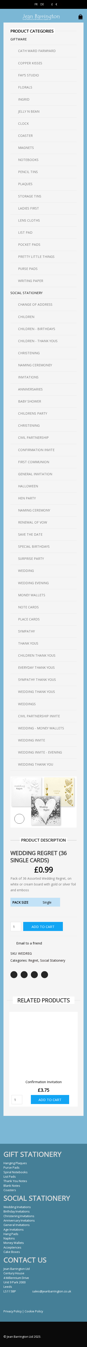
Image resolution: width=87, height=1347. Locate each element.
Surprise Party (31, 558)
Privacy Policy (12, 1311)
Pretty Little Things (36, 256)
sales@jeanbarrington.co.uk (51, 1291)
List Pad (25, 232)
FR (36, 4)
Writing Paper (30, 281)
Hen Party (27, 498)
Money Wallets (31, 595)
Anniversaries (30, 389)
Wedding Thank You (35, 764)
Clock (23, 123)
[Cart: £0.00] (81, 14)
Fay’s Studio (28, 75)
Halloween (28, 486)
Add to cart (43, 926)
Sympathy (26, 631)
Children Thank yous (36, 655)
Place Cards (29, 619)
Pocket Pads (29, 244)
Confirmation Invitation (44, 1081)
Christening (29, 353)
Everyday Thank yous (36, 667)
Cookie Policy (34, 1311)
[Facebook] (24, 974)
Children (26, 317)
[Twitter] (13, 974)
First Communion (33, 462)
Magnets (26, 147)
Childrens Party (32, 413)
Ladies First (28, 208)
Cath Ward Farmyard (37, 51)
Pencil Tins (28, 172)
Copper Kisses (30, 63)
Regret (33, 960)
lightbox (19, 819)
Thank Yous (28, 643)
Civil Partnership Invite (39, 716)
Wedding (26, 570)
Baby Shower (29, 401)
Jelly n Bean (28, 111)
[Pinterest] (34, 974)
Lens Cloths (29, 220)
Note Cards (28, 607)
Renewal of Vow (32, 522)
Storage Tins (29, 196)
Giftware (18, 39)
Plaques (25, 184)
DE (42, 4)
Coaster (25, 135)
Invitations (28, 377)
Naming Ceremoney (35, 365)
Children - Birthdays (36, 329)
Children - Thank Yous (38, 341)
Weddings (27, 704)
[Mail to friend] (44, 974)
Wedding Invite (31, 740)
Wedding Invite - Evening (40, 752)
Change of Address (35, 304)
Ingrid (23, 99)
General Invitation (35, 474)
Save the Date (30, 534)
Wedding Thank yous (36, 691)
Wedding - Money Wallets (41, 728)
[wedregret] (43, 801)
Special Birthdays (34, 546)
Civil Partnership (33, 437)
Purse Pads (28, 268)
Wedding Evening (33, 583)
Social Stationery (52, 960)
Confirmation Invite (36, 450)
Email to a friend (29, 943)
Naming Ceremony (34, 510)
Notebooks (28, 159)
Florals (25, 87)
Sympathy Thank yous (37, 679)
